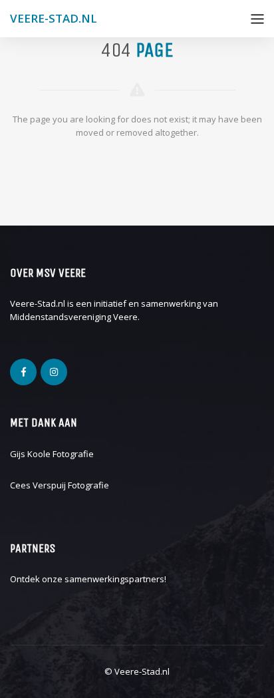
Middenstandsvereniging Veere (74, 317)
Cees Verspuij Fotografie (59, 485)
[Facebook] (23, 372)
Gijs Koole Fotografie (52, 454)
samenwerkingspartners (114, 579)
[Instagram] (54, 372)
